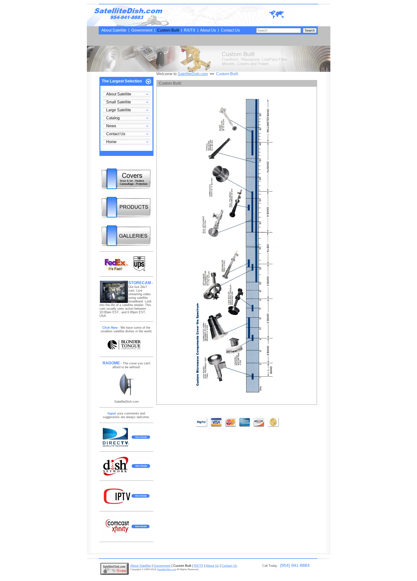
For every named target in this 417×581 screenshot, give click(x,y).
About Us (208, 30)
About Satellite (113, 30)
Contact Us (230, 30)
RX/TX (189, 30)
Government (141, 30)
